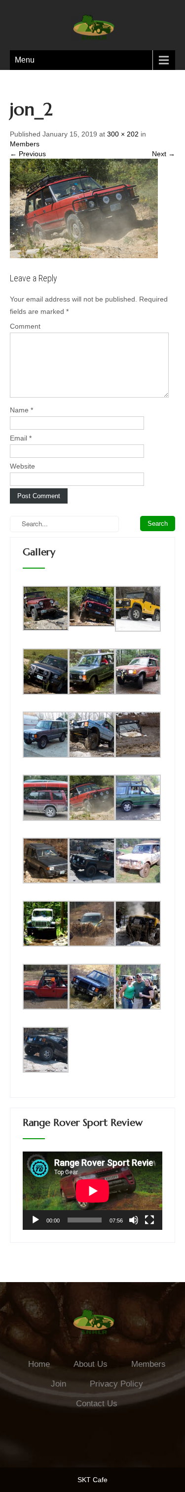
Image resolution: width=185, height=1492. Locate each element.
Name (21, 410)
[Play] (35, 1220)
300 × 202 (123, 134)
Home (39, 1364)
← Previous (28, 154)
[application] (92, 1191)
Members (24, 144)
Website (22, 466)
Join (58, 1384)
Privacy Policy (116, 1384)
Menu (25, 60)
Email (21, 438)
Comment (25, 326)
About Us (91, 1364)
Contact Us (96, 1403)
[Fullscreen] (149, 1220)
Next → (163, 154)
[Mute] (134, 1220)
